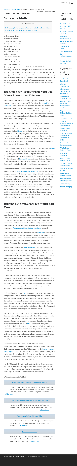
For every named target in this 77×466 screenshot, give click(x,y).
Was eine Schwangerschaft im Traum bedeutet (66, 123)
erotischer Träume (29, 248)
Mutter (52, 149)
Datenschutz (47, 456)
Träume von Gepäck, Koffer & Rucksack (65, 61)
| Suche (63, 3)
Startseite (6, 9)
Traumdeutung (64, 184)
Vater (25, 293)
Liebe (29, 324)
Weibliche (7, 106)
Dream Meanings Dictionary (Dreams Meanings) (29, 382)
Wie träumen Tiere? (66, 118)
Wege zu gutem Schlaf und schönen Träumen (66, 113)
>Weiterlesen (8, 394)
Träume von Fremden (29, 432)
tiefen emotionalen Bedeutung (27, 171)
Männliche (45, 103)
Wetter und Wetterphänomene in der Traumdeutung (29, 400)
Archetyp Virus (65, 23)
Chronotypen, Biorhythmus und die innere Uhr (65, 91)
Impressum (40, 456)
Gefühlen (40, 233)
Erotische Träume (16, 9)
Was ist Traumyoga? (66, 187)
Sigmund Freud (24, 159)
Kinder (19, 131)
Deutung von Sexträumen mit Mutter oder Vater (21, 30)
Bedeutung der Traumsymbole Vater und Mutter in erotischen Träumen (28, 28)
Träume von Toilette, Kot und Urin (29, 416)
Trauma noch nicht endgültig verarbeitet (27, 228)
